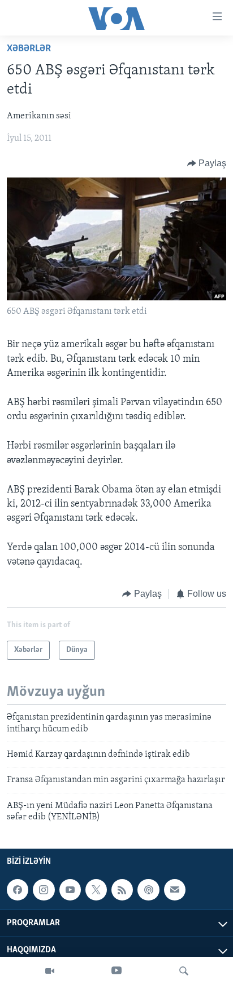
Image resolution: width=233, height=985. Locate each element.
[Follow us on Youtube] (70, 890)
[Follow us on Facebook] (17, 890)
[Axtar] (184, 971)
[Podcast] (148, 890)
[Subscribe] (174, 890)
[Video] (50, 971)
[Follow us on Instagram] (43, 890)
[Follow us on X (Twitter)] (96, 890)
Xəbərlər (29, 49)
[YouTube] (116, 971)
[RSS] (122, 890)
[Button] (207, 163)
